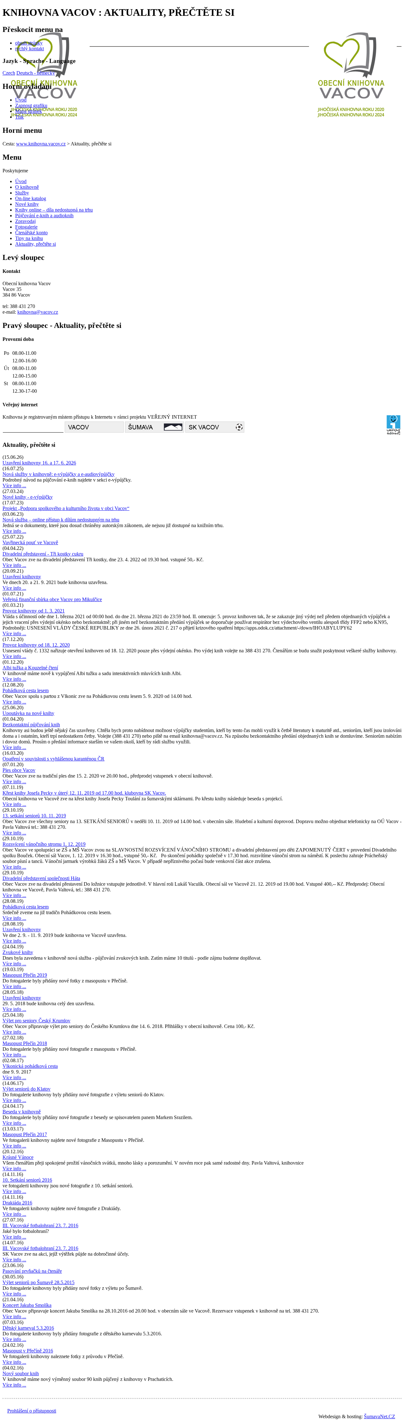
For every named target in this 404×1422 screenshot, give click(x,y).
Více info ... (14, 485)
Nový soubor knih (21, 1373)
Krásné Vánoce (18, 1157)
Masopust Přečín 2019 (25, 975)
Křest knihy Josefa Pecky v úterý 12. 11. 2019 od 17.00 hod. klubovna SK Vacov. (84, 793)
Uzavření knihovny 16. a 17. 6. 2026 (39, 462)
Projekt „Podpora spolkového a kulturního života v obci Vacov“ (66, 508)
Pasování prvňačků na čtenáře (32, 1271)
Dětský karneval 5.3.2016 (28, 1328)
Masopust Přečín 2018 (25, 1043)
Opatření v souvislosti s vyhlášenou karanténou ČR (53, 758)
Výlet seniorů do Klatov (26, 1089)
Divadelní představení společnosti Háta (41, 878)
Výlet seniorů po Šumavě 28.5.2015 (38, 1282)
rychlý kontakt (29, 48)
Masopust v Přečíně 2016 (28, 1350)
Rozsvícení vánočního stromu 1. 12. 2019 (44, 844)
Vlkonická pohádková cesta (30, 1066)
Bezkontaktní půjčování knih (31, 724)
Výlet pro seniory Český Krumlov (36, 1020)
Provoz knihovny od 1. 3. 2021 (34, 610)
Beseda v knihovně (22, 1111)
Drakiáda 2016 (17, 1202)
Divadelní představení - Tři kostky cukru (43, 554)
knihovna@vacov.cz (37, 312)
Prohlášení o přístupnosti (31, 1410)
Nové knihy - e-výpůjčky (28, 497)
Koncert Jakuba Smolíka (27, 1305)
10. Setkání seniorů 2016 (27, 1180)
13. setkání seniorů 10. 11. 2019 (34, 815)
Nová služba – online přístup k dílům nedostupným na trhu (61, 519)
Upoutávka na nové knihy (28, 713)
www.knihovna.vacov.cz (41, 143)
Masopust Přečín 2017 (25, 1134)
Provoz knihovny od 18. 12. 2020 (36, 645)
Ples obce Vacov (19, 770)
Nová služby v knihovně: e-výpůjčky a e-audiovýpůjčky (59, 474)
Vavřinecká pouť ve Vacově (30, 542)
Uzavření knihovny (22, 576)
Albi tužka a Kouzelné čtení (30, 667)
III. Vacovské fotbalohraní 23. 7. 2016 (40, 1225)
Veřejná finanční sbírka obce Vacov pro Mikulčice (52, 599)
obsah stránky (29, 43)
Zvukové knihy (18, 952)
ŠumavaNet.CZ (379, 1416)
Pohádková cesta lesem (26, 690)
